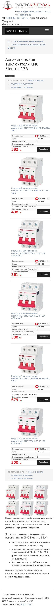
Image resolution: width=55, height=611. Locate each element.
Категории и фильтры (16, 30)
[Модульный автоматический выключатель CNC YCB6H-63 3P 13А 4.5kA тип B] (30, 422)
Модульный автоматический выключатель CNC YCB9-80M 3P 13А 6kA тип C (30, 190)
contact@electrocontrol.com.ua (33, 11)
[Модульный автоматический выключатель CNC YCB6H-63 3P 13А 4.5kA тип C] (30, 297)
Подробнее (43, 149)
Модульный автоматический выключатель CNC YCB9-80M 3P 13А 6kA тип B (30, 128)
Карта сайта (26, 604)
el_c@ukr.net (24, 14)
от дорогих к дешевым (22, 87)
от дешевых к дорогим (22, 83)
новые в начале (35, 80)
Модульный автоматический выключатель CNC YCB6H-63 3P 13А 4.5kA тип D (28, 253)
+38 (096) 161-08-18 (17, 18)
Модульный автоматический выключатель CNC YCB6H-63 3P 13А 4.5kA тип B (28, 441)
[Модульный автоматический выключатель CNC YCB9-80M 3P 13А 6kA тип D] (30, 359)
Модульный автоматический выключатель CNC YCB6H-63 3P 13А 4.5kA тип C (28, 315)
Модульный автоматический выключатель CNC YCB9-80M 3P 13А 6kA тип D (30, 378)
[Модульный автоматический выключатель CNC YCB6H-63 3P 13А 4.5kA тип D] (30, 234)
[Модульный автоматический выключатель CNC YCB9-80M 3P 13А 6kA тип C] (30, 172)
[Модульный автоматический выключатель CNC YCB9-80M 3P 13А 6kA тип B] (30, 109)
